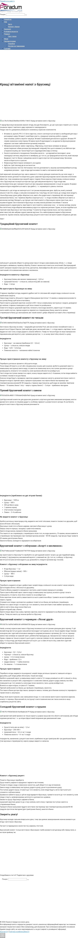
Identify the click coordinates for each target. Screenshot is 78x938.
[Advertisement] (39, 65)
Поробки (11, 44)
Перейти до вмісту (7, 1)
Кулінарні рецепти (11, 31)
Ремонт (7, 34)
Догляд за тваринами (16, 46)
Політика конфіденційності (19, 932)
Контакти (3, 932)
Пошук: (3, 14)
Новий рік (7, 19)
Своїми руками (10, 41)
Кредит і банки (14, 27)
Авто (10, 24)
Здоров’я (7, 29)
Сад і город (12, 36)
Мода (6, 39)
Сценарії (7, 49)
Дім (5, 22)
